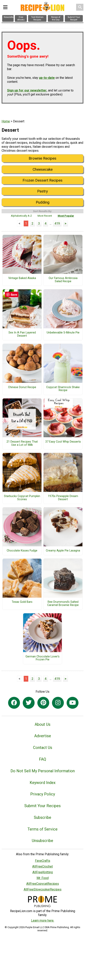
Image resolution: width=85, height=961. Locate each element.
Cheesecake (43, 169)
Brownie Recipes (42, 158)
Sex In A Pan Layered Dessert (22, 334)
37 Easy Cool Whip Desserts (63, 441)
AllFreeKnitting (42, 872)
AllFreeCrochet (42, 866)
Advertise (42, 735)
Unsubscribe (42, 840)
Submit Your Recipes (42, 805)
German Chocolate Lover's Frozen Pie (43, 658)
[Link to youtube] (72, 703)
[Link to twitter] (29, 703)
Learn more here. (42, 920)
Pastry (42, 191)
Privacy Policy (42, 794)
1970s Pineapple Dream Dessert (63, 498)
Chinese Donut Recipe (22, 387)
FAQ (42, 759)
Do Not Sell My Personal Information (42, 771)
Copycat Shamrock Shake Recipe (63, 389)
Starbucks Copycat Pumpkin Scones (22, 498)
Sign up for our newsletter (27, 90)
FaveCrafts (42, 861)
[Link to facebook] (14, 703)
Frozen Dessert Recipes (42, 180)
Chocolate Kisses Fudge (22, 550)
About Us (42, 724)
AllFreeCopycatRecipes (42, 884)
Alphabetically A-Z (21, 215)
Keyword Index (43, 782)
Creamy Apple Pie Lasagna (63, 550)
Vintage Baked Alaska (22, 278)
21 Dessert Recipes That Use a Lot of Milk (22, 443)
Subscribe (42, 817)
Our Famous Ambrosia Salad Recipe (63, 280)
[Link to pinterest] (43, 703)
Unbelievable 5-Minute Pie (63, 332)
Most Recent (45, 215)
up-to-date (47, 78)
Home (6, 121)
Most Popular (66, 215)
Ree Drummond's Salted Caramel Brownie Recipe (63, 603)
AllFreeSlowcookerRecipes (42, 889)
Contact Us (42, 747)
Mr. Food (43, 878)
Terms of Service (42, 829)
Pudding (42, 202)
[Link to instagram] (58, 703)
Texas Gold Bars (22, 602)
